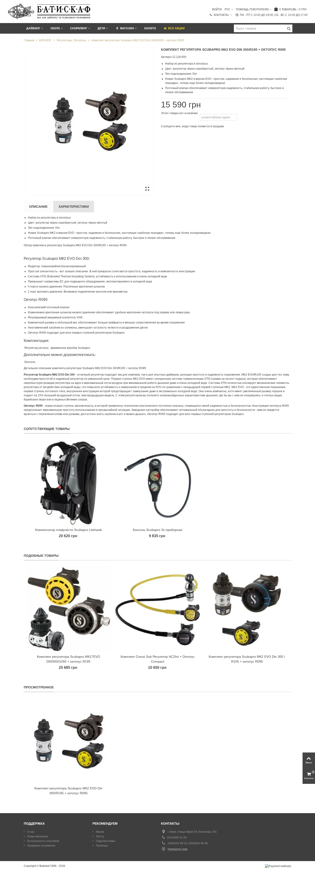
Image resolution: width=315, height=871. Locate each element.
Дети (101, 28)
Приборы (101, 845)
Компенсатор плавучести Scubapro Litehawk (68, 530)
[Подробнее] (68, 741)
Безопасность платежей (43, 841)
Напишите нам (177, 849)
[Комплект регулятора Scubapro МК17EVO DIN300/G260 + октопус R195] (68, 609)
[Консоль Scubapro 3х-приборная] (157, 483)
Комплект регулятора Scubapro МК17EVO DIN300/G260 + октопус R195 (68, 659)
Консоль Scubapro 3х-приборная (157, 530)
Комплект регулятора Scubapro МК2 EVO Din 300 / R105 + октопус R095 (247, 659)
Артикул (166, 57)
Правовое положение (41, 845)
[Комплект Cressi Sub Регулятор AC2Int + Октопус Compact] (157, 609)
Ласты (99, 836)
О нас (31, 831)
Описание (38, 206)
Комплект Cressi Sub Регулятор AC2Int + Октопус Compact (158, 659)
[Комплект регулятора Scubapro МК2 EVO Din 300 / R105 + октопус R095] (247, 609)
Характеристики (74, 206)
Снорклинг (78, 28)
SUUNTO (150, 28)
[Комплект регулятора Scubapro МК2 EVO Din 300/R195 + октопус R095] (89, 121)
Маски (99, 831)
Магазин (127, 28)
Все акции (176, 28)
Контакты (221, 15)
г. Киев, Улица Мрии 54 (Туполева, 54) (192, 831)
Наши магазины (37, 836)
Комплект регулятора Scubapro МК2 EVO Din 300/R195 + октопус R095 (68, 790)
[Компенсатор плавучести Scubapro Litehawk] (68, 483)
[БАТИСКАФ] (49, 11)
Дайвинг (33, 28)
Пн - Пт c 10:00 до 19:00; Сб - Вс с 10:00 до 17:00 (274, 15)
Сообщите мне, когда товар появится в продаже (192, 126)
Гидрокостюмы (105, 841)
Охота (55, 28)
